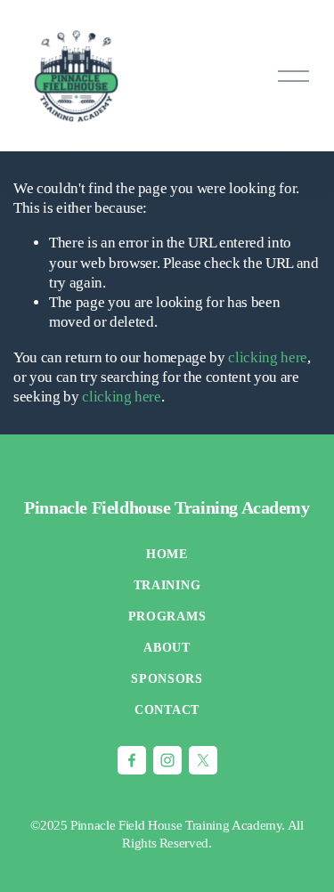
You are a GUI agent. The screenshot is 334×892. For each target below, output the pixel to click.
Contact (167, 710)
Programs (167, 616)
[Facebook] (132, 760)
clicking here (267, 357)
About (166, 647)
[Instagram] (167, 760)
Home (167, 554)
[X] (203, 760)
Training (167, 585)
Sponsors (167, 678)
